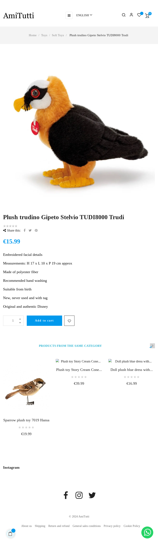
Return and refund (59, 526)
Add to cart (44, 320)
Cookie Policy (132, 526)
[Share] (25, 230)
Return (5, 2)
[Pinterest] (36, 230)
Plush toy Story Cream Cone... (79, 370)
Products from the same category (70, 345)
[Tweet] (30, 230)
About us (26, 526)
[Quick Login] (130, 15)
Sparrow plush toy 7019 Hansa (26, 420)
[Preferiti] (139, 15)
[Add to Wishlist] (69, 321)
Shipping (40, 526)
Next (152, 345)
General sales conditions (87, 526)
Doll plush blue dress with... (131, 370)
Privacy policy (112, 526)
